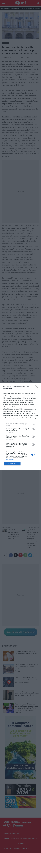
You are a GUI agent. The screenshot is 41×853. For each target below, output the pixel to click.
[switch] (33, 429)
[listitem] (20, 424)
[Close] (37, 387)
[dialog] (20, 426)
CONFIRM (12, 463)
